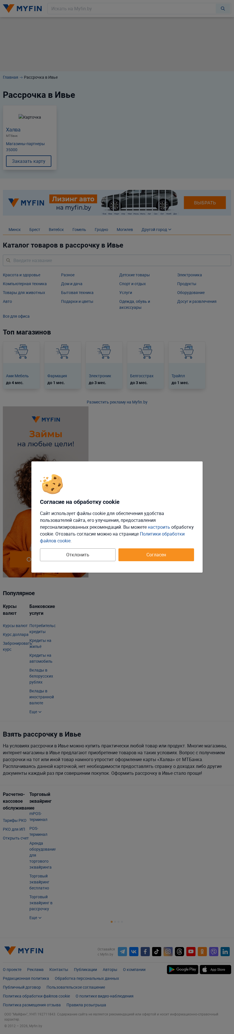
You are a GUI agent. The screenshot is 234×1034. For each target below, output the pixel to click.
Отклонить (77, 555)
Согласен (156, 555)
